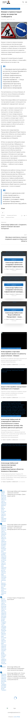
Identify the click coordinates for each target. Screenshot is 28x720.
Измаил (3, 215)
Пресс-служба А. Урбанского (14, 269)
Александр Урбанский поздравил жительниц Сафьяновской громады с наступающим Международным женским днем (14, 290)
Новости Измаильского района (10, 8)
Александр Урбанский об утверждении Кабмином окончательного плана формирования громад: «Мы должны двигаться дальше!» (12, 423)
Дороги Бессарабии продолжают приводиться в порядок (14, 388)
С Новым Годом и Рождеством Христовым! (16, 598)
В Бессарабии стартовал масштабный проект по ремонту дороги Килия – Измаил (13, 354)
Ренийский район (10, 217)
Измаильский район (12, 215)
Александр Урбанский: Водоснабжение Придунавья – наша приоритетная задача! (14, 315)
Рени (2, 217)
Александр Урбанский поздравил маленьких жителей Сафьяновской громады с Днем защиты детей (14, 265)
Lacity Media (16, 716)
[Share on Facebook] (2, 212)
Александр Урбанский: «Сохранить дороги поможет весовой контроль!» (13, 226)
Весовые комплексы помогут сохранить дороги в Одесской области (16, 239)
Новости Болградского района (11, 416)
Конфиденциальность (14, 712)
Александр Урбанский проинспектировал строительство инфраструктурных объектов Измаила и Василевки (12, 467)
